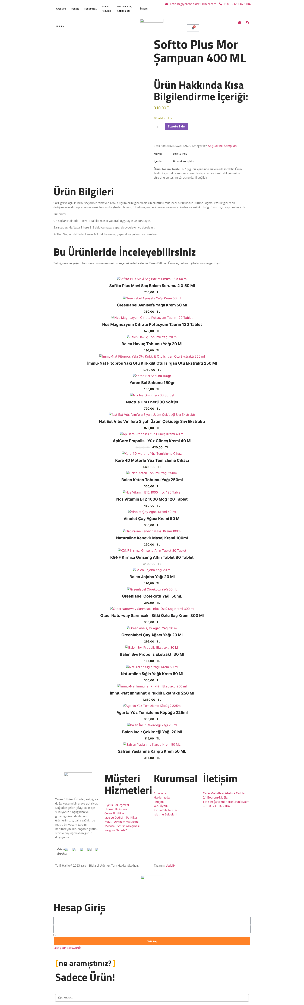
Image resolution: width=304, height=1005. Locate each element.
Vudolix (170, 865)
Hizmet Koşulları (106, 9)
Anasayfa (61, 8)
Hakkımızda (90, 8)
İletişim (144, 8)
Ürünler (60, 26)
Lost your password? (67, 948)
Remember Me (66, 934)
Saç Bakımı (215, 145)
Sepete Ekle (176, 126)
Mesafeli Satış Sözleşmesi (124, 9)
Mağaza (75, 8)
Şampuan (230, 145)
